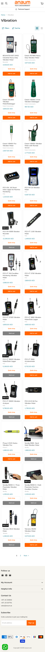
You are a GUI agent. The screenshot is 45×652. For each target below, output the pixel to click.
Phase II (5, 447)
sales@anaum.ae (6, 606)
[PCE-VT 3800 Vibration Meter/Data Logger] (33, 306)
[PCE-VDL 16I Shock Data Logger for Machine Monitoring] (11, 176)
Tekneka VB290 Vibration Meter (30, 530)
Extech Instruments (30, 60)
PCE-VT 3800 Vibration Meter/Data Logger (33, 318)
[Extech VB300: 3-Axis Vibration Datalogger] (33, 88)
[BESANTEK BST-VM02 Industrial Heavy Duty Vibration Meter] (11, 44)
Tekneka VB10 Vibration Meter (11, 530)
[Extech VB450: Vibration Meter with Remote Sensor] (33, 132)
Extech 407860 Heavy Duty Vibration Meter (32, 57)
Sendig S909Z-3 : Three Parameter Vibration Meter (11, 487)
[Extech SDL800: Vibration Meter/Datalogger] (11, 88)
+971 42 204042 (6, 600)
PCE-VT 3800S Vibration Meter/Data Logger (11, 360)
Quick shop (11, 69)
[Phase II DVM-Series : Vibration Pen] (11, 432)
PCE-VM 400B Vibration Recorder (11, 232)
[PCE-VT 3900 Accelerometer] (33, 348)
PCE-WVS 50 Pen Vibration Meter (31, 402)
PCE (4, 194)
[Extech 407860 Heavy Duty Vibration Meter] (33, 44)
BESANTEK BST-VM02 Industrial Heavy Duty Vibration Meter (11, 58)
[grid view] (37, 28)
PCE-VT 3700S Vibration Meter (11, 318)
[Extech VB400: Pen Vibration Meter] (11, 132)
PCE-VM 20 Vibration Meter (32, 189)
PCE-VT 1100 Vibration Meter (33, 232)
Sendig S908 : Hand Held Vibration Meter (32, 444)
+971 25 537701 (6, 603)
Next (26, 556)
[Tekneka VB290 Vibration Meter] (33, 517)
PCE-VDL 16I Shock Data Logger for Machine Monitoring (11, 190)
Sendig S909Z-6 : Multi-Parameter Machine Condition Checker (33, 487)
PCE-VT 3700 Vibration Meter (33, 274)
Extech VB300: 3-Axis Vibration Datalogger (32, 101)
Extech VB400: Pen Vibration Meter (9, 145)
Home (3, 15)
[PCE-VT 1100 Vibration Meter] (33, 220)
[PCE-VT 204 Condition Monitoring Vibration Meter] (11, 262)
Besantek (5, 62)
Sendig (27, 447)
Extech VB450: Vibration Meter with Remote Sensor (33, 146)
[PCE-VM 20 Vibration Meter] (33, 176)
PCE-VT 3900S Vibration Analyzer (11, 402)
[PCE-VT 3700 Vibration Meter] (33, 262)
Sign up (31, 623)
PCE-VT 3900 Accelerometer (30, 360)
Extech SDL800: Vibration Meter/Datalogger (9, 102)
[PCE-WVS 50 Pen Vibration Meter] (33, 390)
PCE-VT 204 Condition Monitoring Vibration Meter (11, 275)
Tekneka (5, 533)
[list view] (41, 28)
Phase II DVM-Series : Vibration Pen (10, 444)
